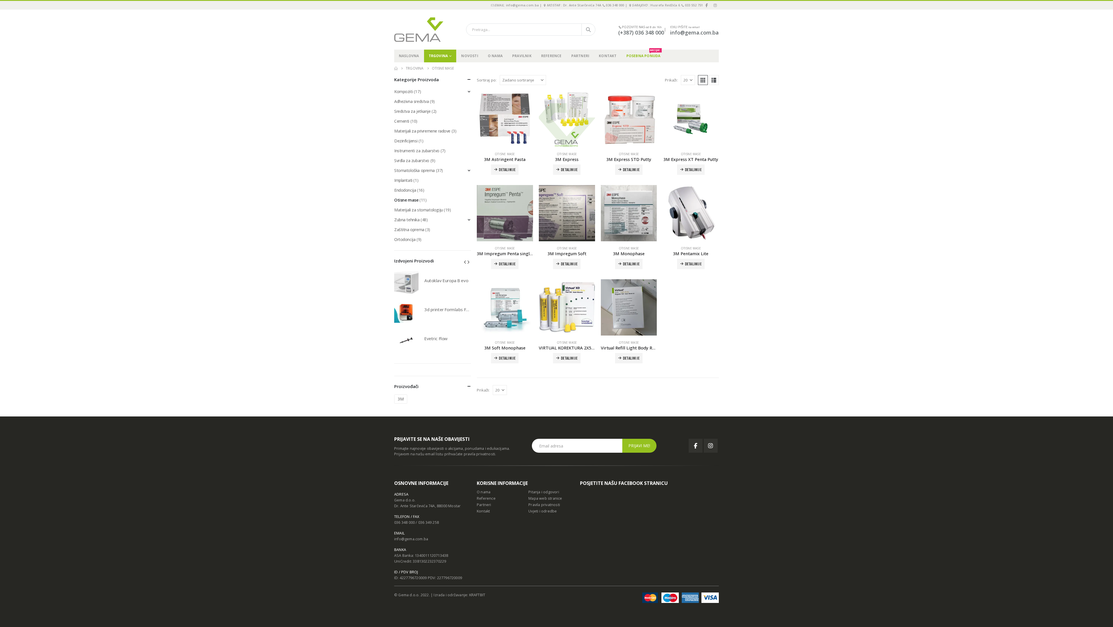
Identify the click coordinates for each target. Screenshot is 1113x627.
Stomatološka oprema (414, 170)
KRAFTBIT (477, 594)
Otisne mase (505, 154)
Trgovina (438, 55)
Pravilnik (522, 55)
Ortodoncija (404, 239)
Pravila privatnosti (544, 504)
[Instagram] (715, 5)
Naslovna (409, 55)
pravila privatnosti (479, 454)
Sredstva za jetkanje (412, 111)
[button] (703, 80)
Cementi (401, 121)
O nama (495, 55)
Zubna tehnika (407, 219)
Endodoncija (405, 190)
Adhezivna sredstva (411, 101)
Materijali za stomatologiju (418, 210)
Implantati (403, 180)
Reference (551, 55)
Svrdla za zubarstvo (411, 160)
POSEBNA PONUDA (643, 54)
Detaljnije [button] (507, 169)
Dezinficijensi (405, 141)
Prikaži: (671, 80)
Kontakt (607, 55)
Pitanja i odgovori (543, 492)
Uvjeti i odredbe (542, 511)
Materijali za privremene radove (422, 131)
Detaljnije (693, 263)
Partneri (580, 55)
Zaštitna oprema (409, 229)
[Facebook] (707, 5)
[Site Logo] (418, 29)
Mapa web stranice (545, 498)
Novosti (469, 55)
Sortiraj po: (487, 80)
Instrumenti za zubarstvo (416, 150)
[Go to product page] (505, 119)
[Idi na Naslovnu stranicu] (396, 68)
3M (400, 399)
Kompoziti (403, 91)
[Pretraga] (588, 29)
